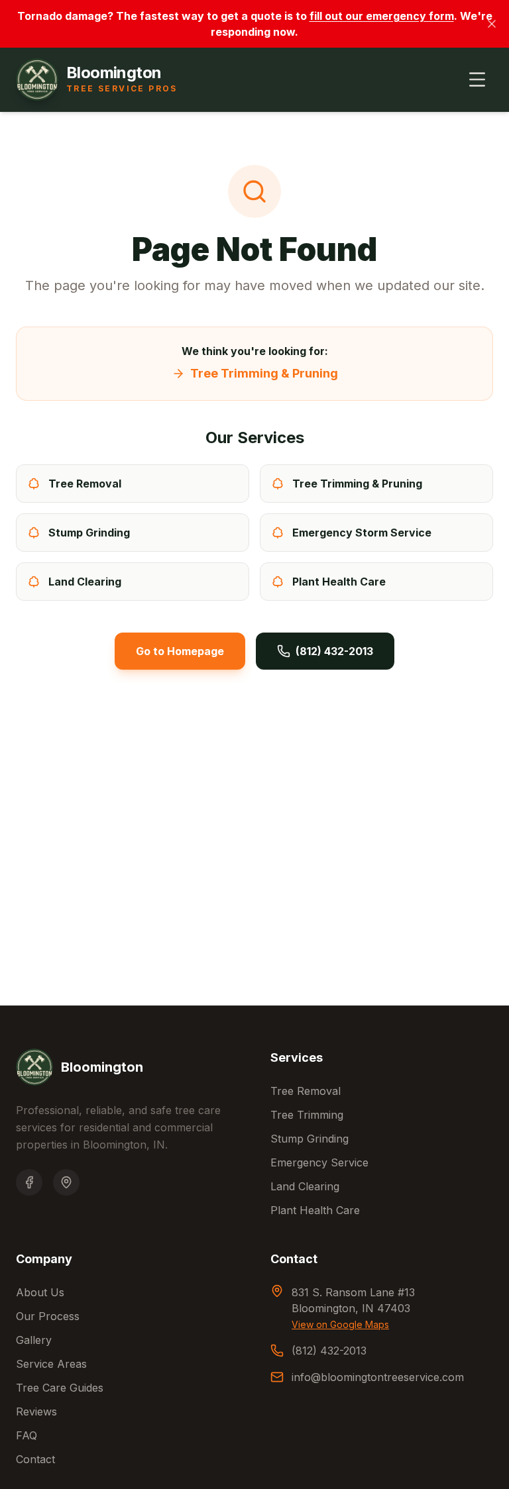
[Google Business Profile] (66, 1182)
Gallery (34, 1340)
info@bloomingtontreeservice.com (378, 1377)
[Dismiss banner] (491, 24)
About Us (40, 1292)
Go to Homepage (180, 651)
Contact (35, 1459)
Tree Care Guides (59, 1387)
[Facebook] (29, 1182)
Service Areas (51, 1363)
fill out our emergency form (382, 16)
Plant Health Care (315, 1210)
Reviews (36, 1411)
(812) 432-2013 (334, 651)
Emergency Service (319, 1162)
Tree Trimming (306, 1114)
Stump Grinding (309, 1138)
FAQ (26, 1435)
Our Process (48, 1316)
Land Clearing (304, 1186)
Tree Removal (305, 1091)
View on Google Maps (340, 1324)
